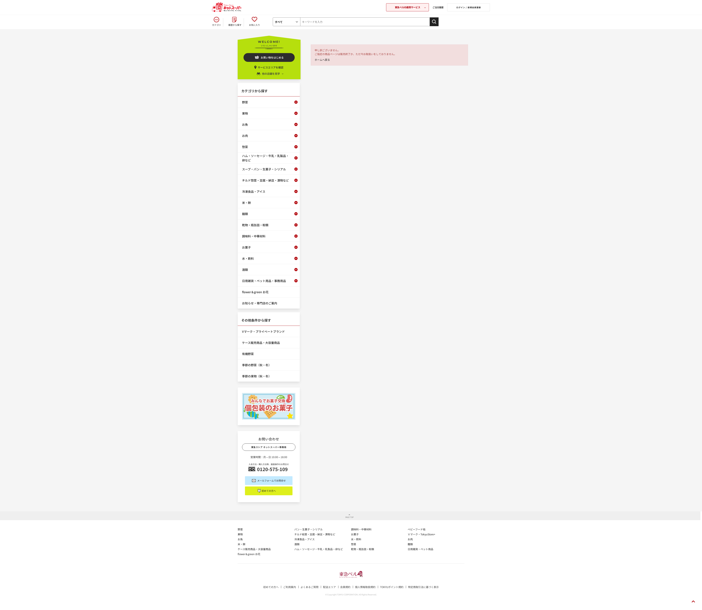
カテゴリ (216, 24)
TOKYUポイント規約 (391, 587)
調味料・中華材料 (361, 529)
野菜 (240, 529)
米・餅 (241, 544)
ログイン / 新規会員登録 (468, 7)
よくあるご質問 (309, 587)
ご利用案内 (289, 587)
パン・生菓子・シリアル (308, 529)
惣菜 (353, 544)
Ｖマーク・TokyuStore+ (421, 534)
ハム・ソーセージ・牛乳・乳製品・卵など (318, 549)
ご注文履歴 (438, 7)
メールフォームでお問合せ (271, 480)
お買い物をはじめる (272, 57)
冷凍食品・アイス (304, 539)
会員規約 (345, 587)
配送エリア (329, 587)
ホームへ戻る (322, 59)
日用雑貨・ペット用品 (420, 549)
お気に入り (254, 24)
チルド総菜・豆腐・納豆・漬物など (314, 534)
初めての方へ (269, 491)
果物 (240, 534)
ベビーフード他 (416, 529)
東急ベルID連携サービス (407, 7)
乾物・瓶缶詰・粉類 (362, 549)
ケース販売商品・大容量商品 (254, 549)
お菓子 (355, 534)
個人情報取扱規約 (365, 587)
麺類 (410, 544)
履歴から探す (234, 24)
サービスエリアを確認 (270, 67)
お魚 (240, 539)
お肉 (410, 539)
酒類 (296, 544)
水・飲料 (356, 539)
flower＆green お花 (249, 554)
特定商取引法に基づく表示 (423, 587)
